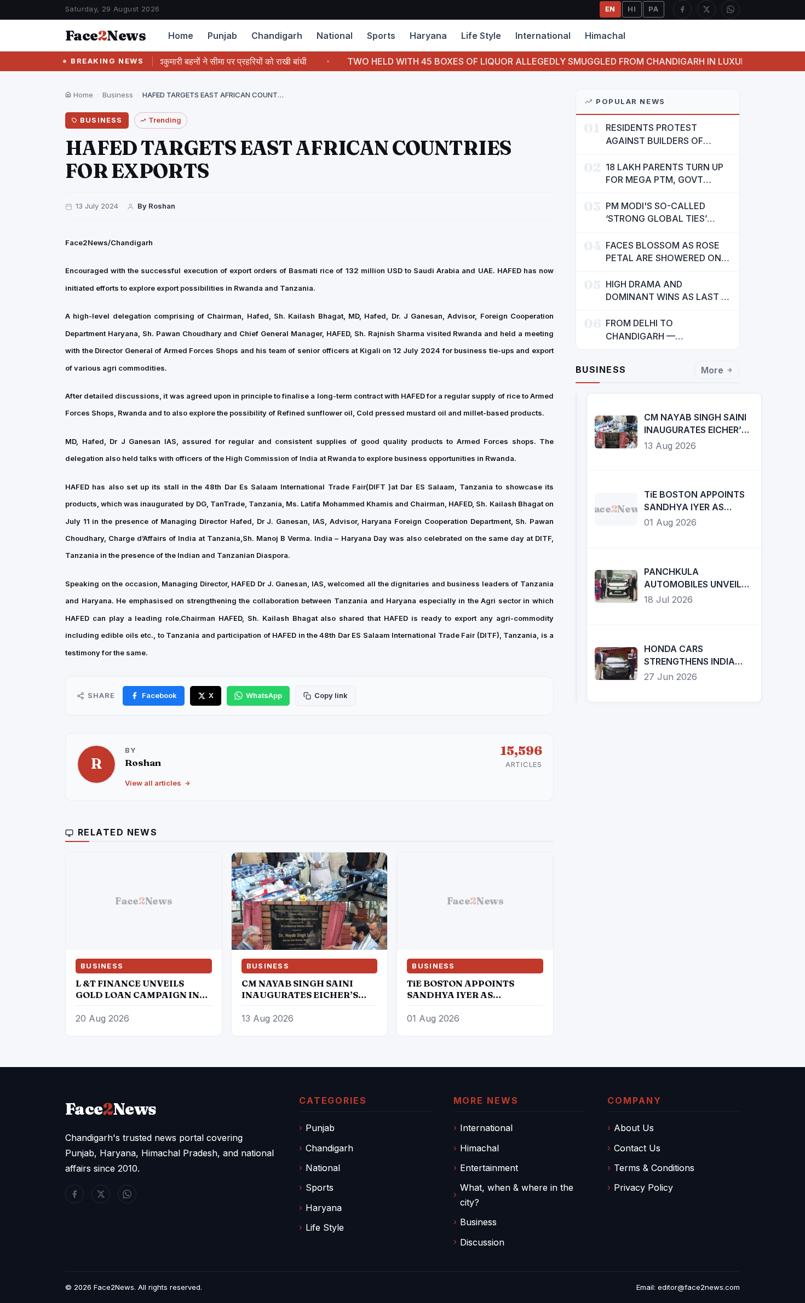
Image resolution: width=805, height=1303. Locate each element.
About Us (634, 1127)
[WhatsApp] (730, 9)
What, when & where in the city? (516, 1194)
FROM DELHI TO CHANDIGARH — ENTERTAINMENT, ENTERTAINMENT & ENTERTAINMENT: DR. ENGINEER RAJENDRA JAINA (667, 330)
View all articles (153, 783)
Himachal (605, 35)
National (335, 35)
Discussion (482, 1242)
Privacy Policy (643, 1187)
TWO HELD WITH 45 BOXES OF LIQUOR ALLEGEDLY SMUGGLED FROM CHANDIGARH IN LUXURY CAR (524, 61)
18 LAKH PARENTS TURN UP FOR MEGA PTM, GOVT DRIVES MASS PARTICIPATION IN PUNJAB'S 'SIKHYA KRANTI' (667, 174)
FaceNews (111, 1109)
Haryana (428, 35)
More (712, 370)
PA (653, 8)
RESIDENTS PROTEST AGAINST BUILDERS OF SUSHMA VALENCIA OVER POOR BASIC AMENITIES (660, 134)
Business (117, 94)
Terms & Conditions (654, 1167)
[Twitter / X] (706, 9)
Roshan (143, 762)
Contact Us (637, 1148)
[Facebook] (682, 9)
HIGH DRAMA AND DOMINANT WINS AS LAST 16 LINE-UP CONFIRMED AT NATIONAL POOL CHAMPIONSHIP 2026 (668, 291)
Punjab (222, 35)
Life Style (481, 35)
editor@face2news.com (699, 1287)
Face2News (114, 1287)
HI (632, 8)
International (543, 35)
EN (610, 8)
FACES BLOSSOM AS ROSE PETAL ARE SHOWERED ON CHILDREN (663, 252)
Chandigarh (276, 35)
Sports (381, 35)
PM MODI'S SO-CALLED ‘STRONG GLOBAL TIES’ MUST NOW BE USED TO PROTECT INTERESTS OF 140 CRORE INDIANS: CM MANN (668, 212)
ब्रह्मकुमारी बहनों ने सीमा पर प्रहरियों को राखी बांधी (192, 61)
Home (180, 35)
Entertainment (489, 1167)
